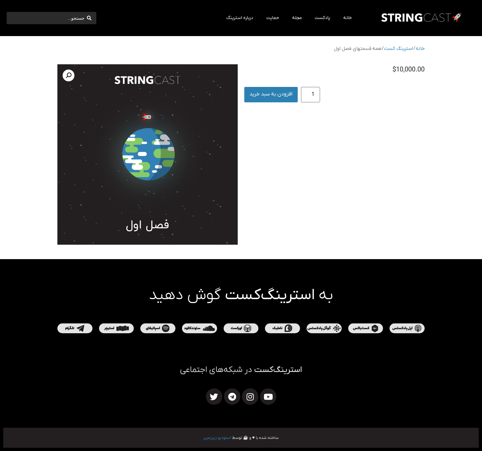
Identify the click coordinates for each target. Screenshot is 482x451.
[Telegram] (232, 396)
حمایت (272, 18)
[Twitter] (214, 396)
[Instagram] (250, 396)
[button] (68, 75)
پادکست (322, 18)
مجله (297, 18)
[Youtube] (268, 396)
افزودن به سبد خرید (271, 94)
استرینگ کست (398, 49)
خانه (347, 18)
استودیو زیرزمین (217, 438)
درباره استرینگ (239, 18)
